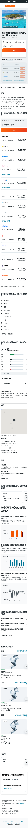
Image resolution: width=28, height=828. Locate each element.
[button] (26, 1)
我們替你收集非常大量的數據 (10, 811)
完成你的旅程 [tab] (6, 779)
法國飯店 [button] (3, 736)
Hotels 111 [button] (3, 671)
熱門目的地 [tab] (15, 779)
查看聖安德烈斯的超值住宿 (21, 683)
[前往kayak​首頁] (10, 6)
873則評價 (14, 35)
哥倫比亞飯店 (9, 823)
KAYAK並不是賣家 (7, 808)
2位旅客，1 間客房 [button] (8, 46)
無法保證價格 (21, 803)
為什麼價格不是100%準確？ (10, 814)
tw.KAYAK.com (6, 821)
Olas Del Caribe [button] (5, 704)
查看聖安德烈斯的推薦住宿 (21, 715)
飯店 (12, 821)
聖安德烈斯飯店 (8, 788)
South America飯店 (19, 821)
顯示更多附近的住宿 (22, 651)
